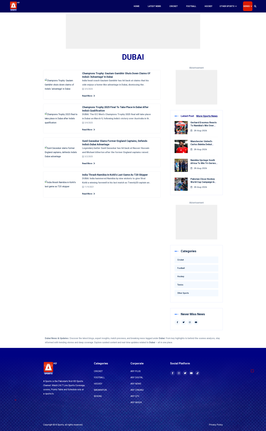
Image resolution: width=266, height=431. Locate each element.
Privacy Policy (216, 424)
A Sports (59, 424)
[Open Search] (255, 6)
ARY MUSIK (136, 402)
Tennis (180, 285)
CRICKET (98, 371)
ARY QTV (135, 396)
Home (136, 6)
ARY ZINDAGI (137, 390)
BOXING (98, 396)
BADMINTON (100, 390)
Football (191, 6)
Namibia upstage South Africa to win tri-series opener (203, 163)
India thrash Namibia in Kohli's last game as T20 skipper (115, 174)
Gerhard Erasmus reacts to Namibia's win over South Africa (203, 125)
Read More (87, 96)
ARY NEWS (136, 383)
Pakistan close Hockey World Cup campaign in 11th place (202, 182)
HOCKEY (98, 383)
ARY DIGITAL (137, 377)
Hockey (208, 6)
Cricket (173, 6)
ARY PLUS (136, 371)
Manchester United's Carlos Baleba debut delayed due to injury (201, 144)
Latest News (154, 6)
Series (246, 6)
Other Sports (227, 6)
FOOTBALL (99, 377)
